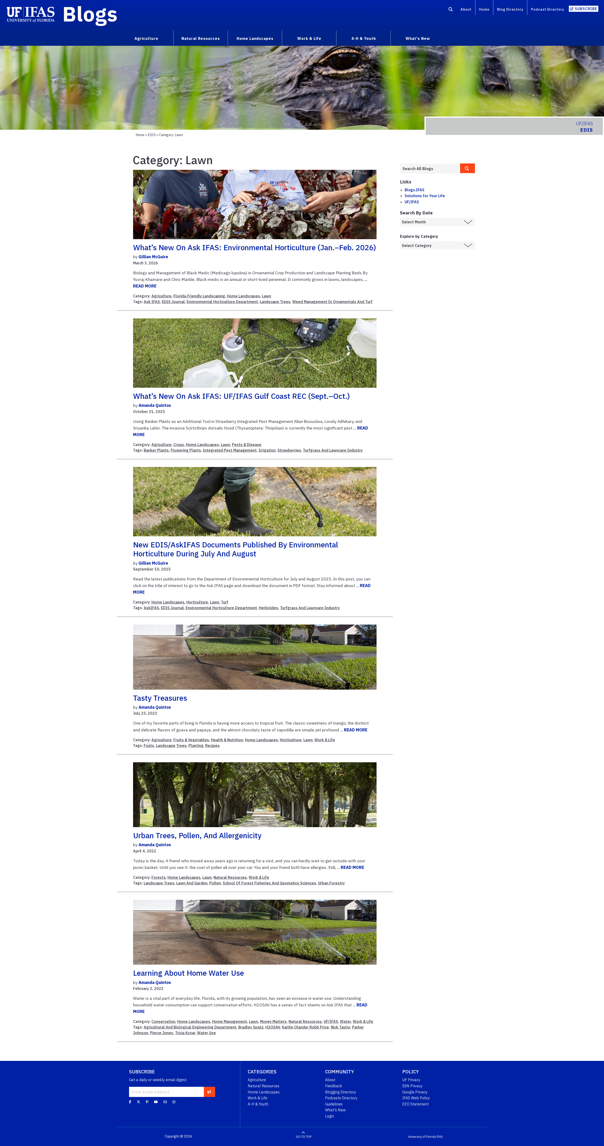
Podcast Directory (547, 9)
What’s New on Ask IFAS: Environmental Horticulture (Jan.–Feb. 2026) (254, 247)
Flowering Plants (186, 450)
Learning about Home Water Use (188, 973)
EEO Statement (415, 1104)
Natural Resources (230, 877)
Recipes (212, 745)
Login (329, 1116)
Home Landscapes (243, 296)
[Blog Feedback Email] (165, 1102)
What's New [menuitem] (418, 38)
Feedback (333, 1085)
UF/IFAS (331, 1021)
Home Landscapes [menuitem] (255, 38)
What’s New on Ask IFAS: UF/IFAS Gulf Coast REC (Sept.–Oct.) (241, 396)
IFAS (439, 1136)
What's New (335, 1110)
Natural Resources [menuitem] (200, 38)
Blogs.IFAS (414, 190)
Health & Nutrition (227, 740)
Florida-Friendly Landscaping (199, 296)
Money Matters (273, 1021)
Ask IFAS (152, 301)
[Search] (451, 10)
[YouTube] (156, 1102)
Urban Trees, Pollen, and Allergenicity (197, 835)
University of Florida (422, 1136)
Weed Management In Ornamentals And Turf (332, 301)
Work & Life (325, 740)
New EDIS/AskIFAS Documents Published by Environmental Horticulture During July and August (235, 549)
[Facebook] (130, 1102)
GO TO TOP (303, 1136)
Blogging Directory (340, 1092)
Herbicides (268, 607)
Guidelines (334, 1104)
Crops (178, 444)
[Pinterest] (147, 1102)
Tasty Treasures (160, 698)
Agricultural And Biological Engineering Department (190, 1027)
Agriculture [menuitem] (146, 38)
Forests (158, 877)
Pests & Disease (246, 444)
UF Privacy (411, 1079)
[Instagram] (173, 1102)
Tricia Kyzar (185, 1032)
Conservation (163, 1021)
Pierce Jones (161, 1032)
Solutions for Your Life (425, 195)
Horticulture (197, 602)
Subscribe (586, 8)
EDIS (152, 135)
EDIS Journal (173, 301)
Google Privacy (415, 1092)
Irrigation (267, 450)
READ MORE (144, 286)
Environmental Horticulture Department (222, 301)
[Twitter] (138, 1102)
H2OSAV (272, 1027)
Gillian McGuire (153, 256)
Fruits (149, 745)
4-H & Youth (258, 1104)
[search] (467, 168)
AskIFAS (151, 607)
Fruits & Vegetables (191, 740)
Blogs (90, 13)
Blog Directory (510, 9)
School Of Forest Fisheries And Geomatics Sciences (269, 883)
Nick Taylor (340, 1027)
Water (345, 1021)
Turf (224, 602)
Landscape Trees (275, 301)
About (466, 9)
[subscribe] (209, 1092)
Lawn (266, 296)
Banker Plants (156, 450)
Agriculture (161, 296)
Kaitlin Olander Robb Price (305, 1027)
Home (484, 9)
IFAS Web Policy (416, 1098)
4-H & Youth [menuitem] (363, 38)
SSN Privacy (412, 1085)
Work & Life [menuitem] (309, 38)
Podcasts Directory (341, 1098)
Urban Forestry (331, 883)
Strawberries (289, 450)
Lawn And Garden (191, 883)
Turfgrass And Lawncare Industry (333, 450)
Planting (196, 745)
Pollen (215, 883)
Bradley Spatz (251, 1027)
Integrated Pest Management (230, 450)
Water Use (206, 1032)
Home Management (229, 1021)
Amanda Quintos (154, 405)
